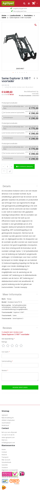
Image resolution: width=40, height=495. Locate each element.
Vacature (5, 467)
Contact (4, 452)
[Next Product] (37, 78)
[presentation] (20, 186)
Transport (5, 457)
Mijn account (6, 460)
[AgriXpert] (8, 3)
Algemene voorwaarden (10, 470)
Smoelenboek (6, 462)
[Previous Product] (34, 78)
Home (4, 449)
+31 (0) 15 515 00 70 (8, 435)
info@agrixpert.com (8, 443)
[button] (35, 26)
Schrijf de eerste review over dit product (19, 87)
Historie (4, 455)
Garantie (5, 465)
